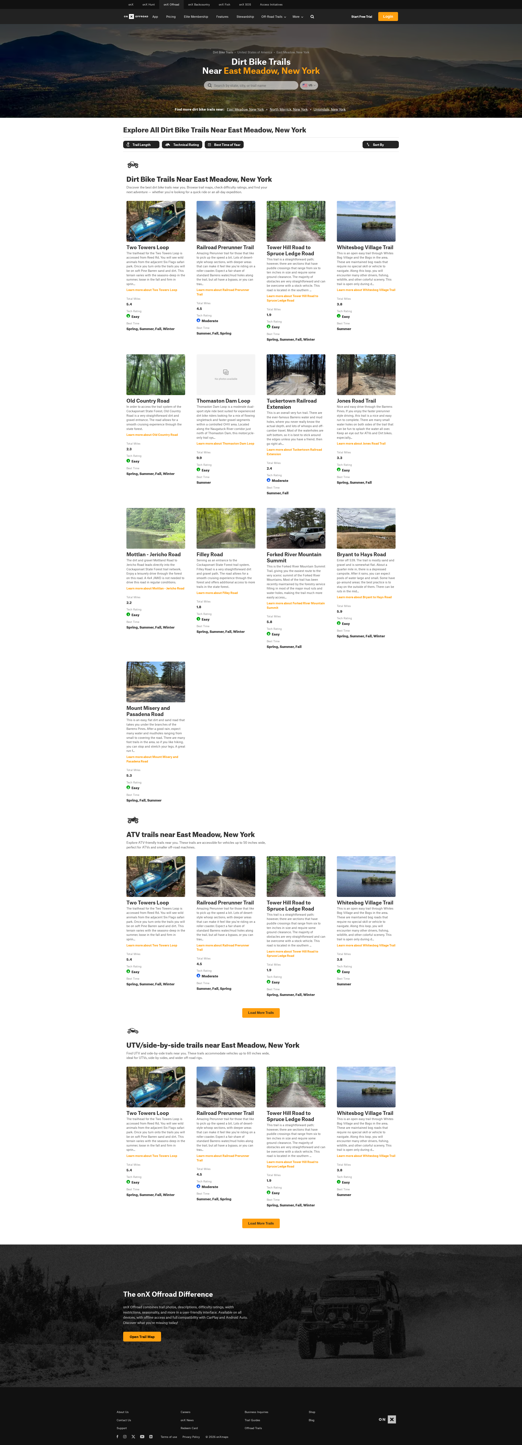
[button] (141, 144)
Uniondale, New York (330, 109)
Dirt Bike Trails (223, 52)
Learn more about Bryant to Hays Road (366, 579)
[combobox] (254, 85)
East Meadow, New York (245, 109)
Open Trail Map (142, 1337)
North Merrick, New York (289, 109)
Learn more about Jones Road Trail (366, 425)
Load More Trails (261, 1012)
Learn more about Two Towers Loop (155, 272)
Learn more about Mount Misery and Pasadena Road (155, 732)
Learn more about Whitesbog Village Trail (366, 272)
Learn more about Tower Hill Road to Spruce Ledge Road (296, 272)
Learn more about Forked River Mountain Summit (296, 579)
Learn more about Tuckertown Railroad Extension (296, 425)
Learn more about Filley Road (226, 579)
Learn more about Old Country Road (155, 425)
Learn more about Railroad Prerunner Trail (226, 272)
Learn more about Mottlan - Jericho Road (155, 579)
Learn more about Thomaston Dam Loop (226, 425)
